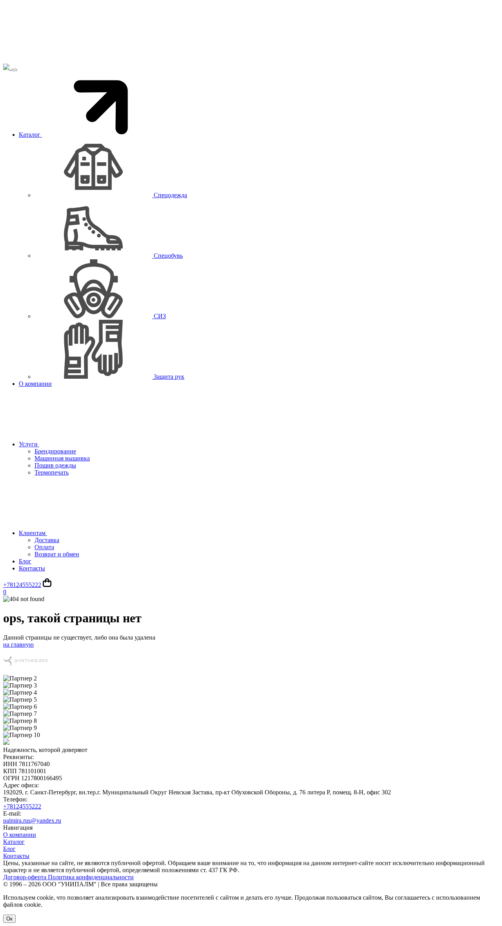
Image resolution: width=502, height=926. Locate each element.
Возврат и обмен (57, 554)
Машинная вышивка (62, 458)
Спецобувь (167, 255)
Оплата (44, 547)
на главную (18, 644)
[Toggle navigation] (14, 70)
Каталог (14, 841)
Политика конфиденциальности (91, 877)
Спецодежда (169, 195)
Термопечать (52, 472)
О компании (35, 383)
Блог (25, 561)
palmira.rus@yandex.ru (32, 820)
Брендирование (55, 451)
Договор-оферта (25, 877)
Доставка (47, 540)
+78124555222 (22, 584)
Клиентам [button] (33, 533)
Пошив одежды (55, 465)
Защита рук (168, 376)
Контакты (32, 568)
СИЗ (159, 316)
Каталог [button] (30, 134)
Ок (9, 919)
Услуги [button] (29, 444)
